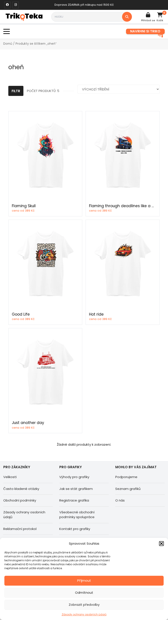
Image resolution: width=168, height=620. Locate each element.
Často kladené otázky (21, 488)
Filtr (16, 91)
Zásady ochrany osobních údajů (84, 614)
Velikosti (10, 477)
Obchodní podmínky (19, 500)
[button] (161, 543)
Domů (7, 44)
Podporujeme (126, 477)
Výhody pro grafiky (74, 477)
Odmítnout (84, 592)
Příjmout (84, 580)
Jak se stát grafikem (76, 488)
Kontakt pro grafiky (74, 528)
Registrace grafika (74, 500)
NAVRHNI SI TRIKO (145, 31)
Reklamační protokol (20, 528)
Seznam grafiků (128, 488)
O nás (120, 500)
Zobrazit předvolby (84, 604)
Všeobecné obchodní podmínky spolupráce (76, 514)
